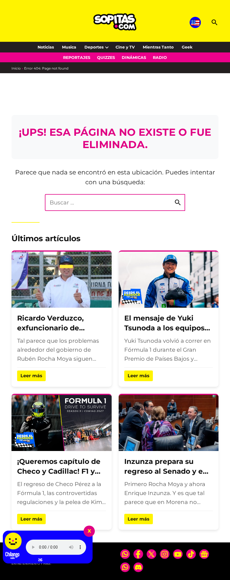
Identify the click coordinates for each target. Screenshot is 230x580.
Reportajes (76, 57)
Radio (160, 57)
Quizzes (106, 57)
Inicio (16, 68)
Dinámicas (134, 57)
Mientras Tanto (158, 47)
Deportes (94, 47)
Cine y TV (125, 47)
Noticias (46, 47)
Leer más (31, 375)
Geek (187, 47)
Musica (69, 47)
